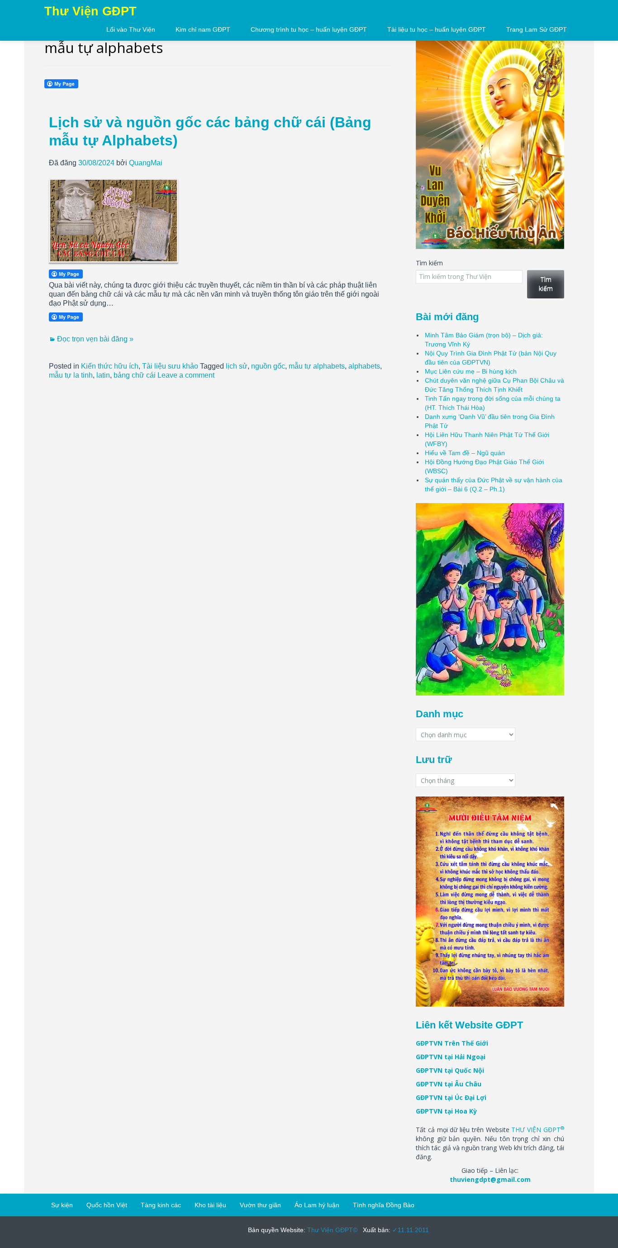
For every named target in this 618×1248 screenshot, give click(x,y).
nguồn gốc (268, 366)
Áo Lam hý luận (317, 1205)
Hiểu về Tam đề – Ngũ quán (465, 452)
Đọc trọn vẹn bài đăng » (95, 339)
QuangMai (145, 163)
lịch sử (236, 366)
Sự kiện (62, 1205)
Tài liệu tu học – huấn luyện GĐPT (436, 29)
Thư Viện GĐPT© (331, 1230)
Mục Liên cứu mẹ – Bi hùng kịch (471, 371)
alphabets (364, 366)
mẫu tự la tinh (71, 375)
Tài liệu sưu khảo (170, 366)
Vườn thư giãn (260, 1205)
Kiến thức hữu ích (109, 366)
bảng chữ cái (135, 375)
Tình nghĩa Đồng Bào (383, 1205)
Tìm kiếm (429, 263)
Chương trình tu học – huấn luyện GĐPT (309, 29)
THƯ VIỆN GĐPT (537, 1129)
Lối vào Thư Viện (130, 29)
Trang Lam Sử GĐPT (536, 29)
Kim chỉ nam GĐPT (203, 29)
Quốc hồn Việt (106, 1205)
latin (103, 375)
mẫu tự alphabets (317, 366)
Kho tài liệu (210, 1205)
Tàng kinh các (161, 1205)
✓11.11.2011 (409, 1230)
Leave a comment (185, 375)
